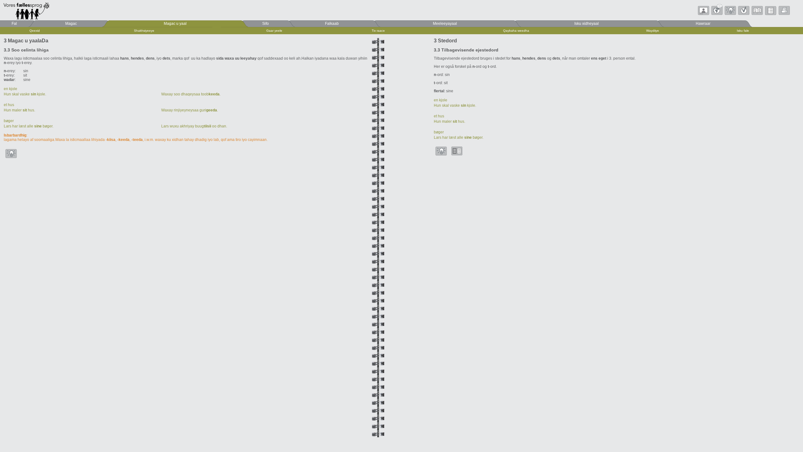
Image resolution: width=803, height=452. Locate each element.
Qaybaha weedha (516, 30)
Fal (14, 23)
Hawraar (703, 23)
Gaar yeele (274, 30)
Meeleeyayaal (445, 23)
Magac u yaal (175, 23)
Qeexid (34, 30)
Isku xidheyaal (586, 23)
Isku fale (743, 30)
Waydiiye (652, 30)
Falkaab (332, 23)
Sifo (265, 23)
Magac (71, 23)
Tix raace (378, 30)
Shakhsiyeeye (144, 30)
